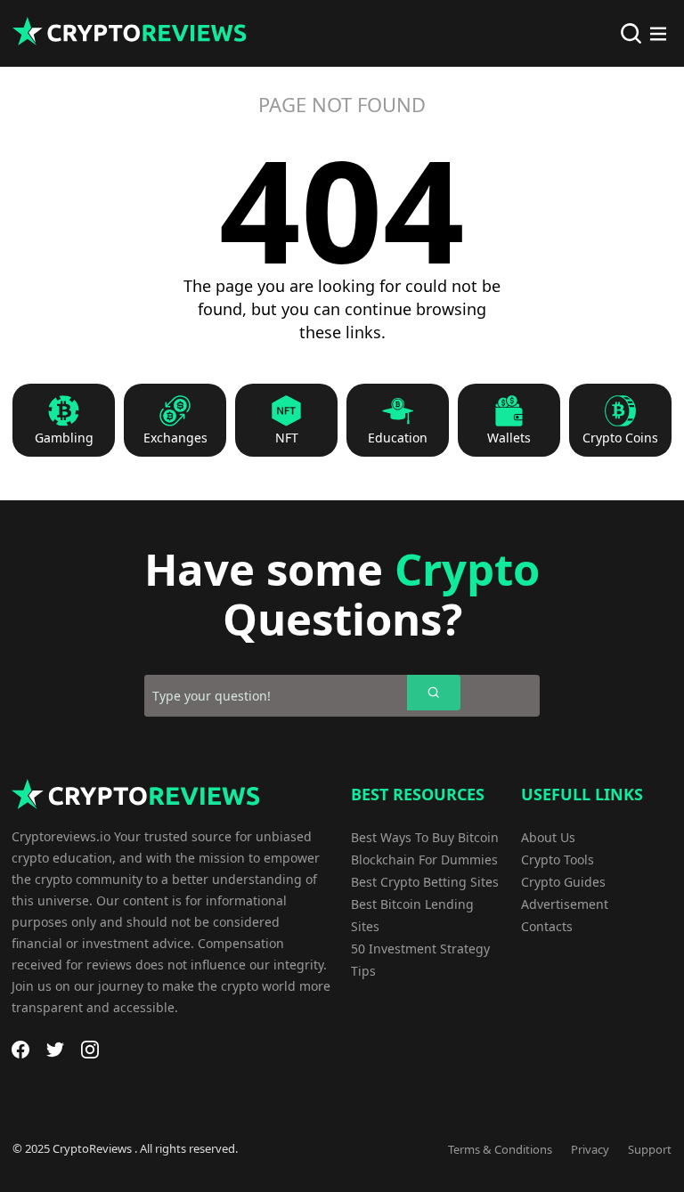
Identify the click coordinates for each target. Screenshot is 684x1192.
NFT (286, 438)
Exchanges (175, 438)
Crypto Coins (620, 438)
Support (650, 1149)
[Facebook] (20, 1049)
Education (398, 438)
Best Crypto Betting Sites (425, 881)
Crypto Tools (557, 859)
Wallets (509, 438)
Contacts (547, 926)
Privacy (590, 1149)
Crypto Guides (563, 881)
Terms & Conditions (500, 1149)
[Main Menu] (658, 34)
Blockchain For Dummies (424, 859)
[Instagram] (90, 1049)
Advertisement (564, 904)
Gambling (64, 438)
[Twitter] (55, 1049)
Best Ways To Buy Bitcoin (425, 837)
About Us (548, 837)
